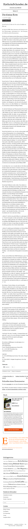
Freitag (4, 515)
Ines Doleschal (8, 476)
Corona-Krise (11, 466)
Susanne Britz (19, 486)
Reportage (10, 486)
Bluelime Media (19, 525)
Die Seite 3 (11, 470)
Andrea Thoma (5, 461)
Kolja (15, 479)
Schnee (15, 486)
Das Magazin (21, 468)
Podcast (10, 484)
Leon (17, 481)
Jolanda (19, 476)
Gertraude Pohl (20, 473)
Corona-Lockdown (19, 466)
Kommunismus (18, 371)
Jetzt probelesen (15, 405)
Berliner (25, 461)
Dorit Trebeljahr (16, 470)
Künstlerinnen (12, 482)
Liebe (22, 481)
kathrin (9, 17)
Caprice (26, 464)
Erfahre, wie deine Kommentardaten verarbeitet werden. (14, 389)
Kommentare (5, 497)
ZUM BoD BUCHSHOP (13, 429)
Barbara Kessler (15, 461)
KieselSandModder (10, 478)
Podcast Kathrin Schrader (19, 484)
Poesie (5, 486)
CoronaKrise (15, 468)
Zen (13, 488)
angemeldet (9, 384)
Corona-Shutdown (8, 468)
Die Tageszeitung (6, 513)
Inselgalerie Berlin (6, 517)
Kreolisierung (6, 482)
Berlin (20, 461)
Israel (11, 476)
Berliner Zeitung (8, 464)
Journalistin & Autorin (7, 495)
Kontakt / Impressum (7, 499)
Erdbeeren (14, 473)
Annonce (10, 461)
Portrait (9, 371)
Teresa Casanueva (24, 486)
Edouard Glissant (22, 470)
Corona (5, 466)
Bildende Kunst (18, 463)
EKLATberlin (6, 473)
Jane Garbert (15, 476)
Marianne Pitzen (5, 484)
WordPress (21, 524)
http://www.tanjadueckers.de (7, 449)
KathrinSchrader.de (15, 5)
